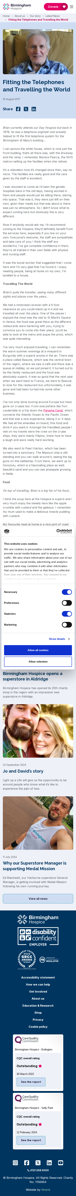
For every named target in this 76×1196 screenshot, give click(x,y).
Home (6, 15)
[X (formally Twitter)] (26, 109)
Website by (38, 1189)
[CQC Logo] (27, 1042)
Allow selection (38, 661)
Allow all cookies (38, 650)
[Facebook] (18, 109)
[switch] (67, 603)
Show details (57, 638)
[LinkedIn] (33, 109)
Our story (35, 15)
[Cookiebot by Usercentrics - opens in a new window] (56, 531)
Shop (38, 1012)
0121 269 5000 (39, 1170)
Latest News (53, 15)
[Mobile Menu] (71, 7)
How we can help (38, 984)
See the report (31, 1081)
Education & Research (38, 1005)
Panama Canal (53, 410)
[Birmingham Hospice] (17, 6)
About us (20, 15)
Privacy (38, 1019)
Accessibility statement (38, 977)
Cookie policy (38, 1026)
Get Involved (38, 991)
